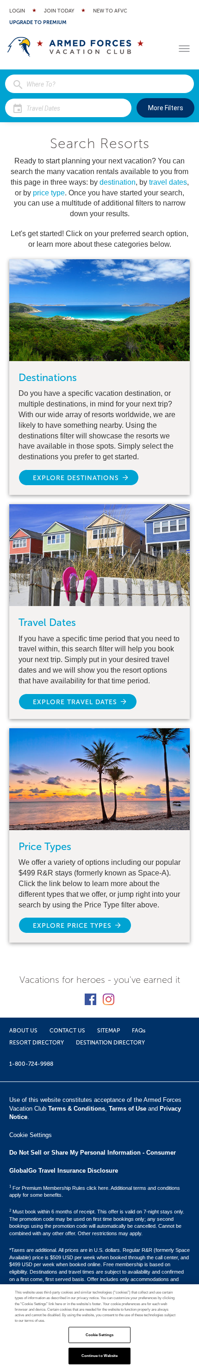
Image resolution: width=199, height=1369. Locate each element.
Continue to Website (99, 1356)
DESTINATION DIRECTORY (110, 1042)
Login (17, 11)
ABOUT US (23, 1030)
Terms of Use (127, 1108)
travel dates (168, 182)
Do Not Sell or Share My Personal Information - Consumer (92, 1152)
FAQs (138, 1030)
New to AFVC (110, 11)
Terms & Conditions (76, 1108)
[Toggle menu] (184, 48)
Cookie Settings (99, 1335)
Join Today (59, 11)
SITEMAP (108, 1030)
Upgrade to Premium (38, 22)
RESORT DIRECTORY (36, 1042)
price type (49, 193)
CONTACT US (67, 1030)
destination (118, 182)
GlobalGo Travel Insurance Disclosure (63, 1170)
